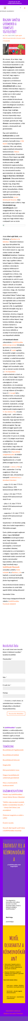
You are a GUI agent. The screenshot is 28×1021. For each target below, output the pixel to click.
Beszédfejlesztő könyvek (11, 760)
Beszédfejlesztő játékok (11, 755)
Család (13, 350)
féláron (16, 152)
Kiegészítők (7, 765)
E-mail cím (7, 685)
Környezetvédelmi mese (11, 770)
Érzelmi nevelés (8, 823)
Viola (6, 35)
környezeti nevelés (20, 38)
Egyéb (16, 35)
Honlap (5, 693)
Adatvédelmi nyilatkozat (13, 1011)
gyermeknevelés (12, 38)
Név (5, 677)
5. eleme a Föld (15, 467)
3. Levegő (11, 393)
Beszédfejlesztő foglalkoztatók (13, 750)
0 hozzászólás (6, 41)
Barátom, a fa (16, 572)
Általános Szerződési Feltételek (13, 1013)
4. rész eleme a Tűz (9, 412)
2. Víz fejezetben (9, 372)
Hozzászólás (7, 659)
